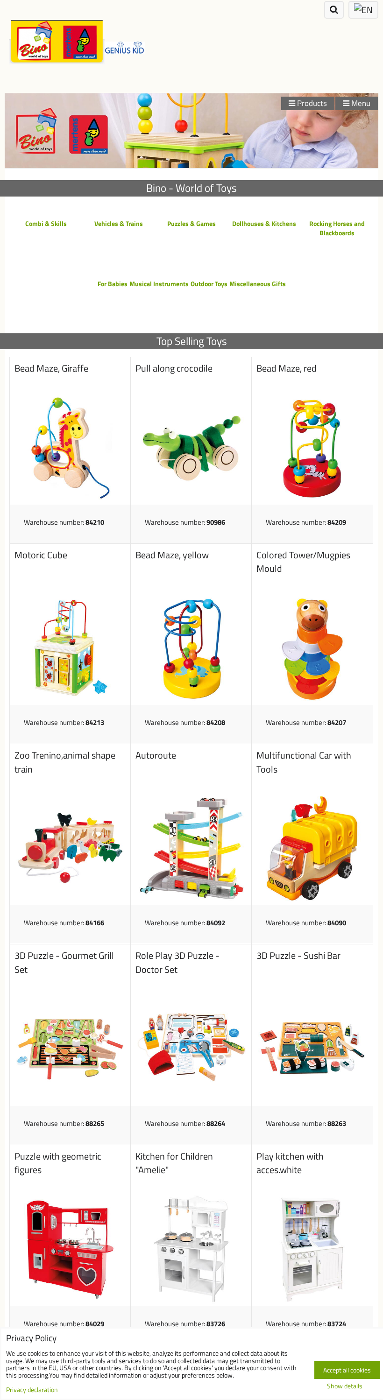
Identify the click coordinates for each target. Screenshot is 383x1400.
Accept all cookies (347, 1370)
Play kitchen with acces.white (290, 1163)
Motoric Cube (40, 555)
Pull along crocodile (174, 368)
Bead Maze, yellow (172, 555)
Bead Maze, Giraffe (51, 368)
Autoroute (155, 755)
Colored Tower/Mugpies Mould (303, 562)
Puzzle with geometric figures (57, 1163)
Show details (344, 1386)
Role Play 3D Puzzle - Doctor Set (177, 963)
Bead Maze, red (286, 368)
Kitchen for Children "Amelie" (174, 1163)
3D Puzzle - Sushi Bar (298, 956)
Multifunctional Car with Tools (303, 762)
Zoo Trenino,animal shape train (64, 762)
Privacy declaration (32, 1390)
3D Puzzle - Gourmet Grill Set (64, 963)
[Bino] (191, 165)
